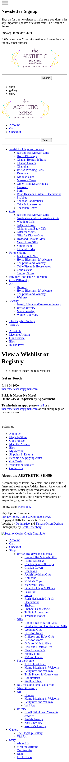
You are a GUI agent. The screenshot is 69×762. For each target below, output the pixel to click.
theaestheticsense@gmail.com (20, 389)
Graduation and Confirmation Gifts (38, 218)
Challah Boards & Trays (31, 159)
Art (11, 283)
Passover (22, 187)
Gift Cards (15, 461)
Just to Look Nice (27, 256)
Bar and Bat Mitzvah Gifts (33, 152)
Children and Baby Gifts (32, 228)
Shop (12, 550)
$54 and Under (26, 249)
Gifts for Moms (26, 232)
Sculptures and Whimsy (31, 263)
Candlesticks (24, 269)
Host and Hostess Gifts (31, 238)
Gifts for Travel (26, 225)
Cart (11, 128)
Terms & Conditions (32, 516)
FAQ (48, 516)
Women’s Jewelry (27, 314)
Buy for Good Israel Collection (28, 276)
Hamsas (21, 287)
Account (14, 125)
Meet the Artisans (19, 334)
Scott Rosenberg (32, 527)
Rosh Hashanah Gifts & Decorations (39, 194)
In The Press (16, 345)
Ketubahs (22, 173)
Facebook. (24, 506)
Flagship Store (18, 437)
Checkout (15, 131)
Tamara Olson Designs (49, 523)
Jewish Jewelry (26, 307)
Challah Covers (26, 163)
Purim (20, 190)
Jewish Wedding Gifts (30, 170)
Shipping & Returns (21, 454)
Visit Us (14, 324)
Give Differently (19, 280)
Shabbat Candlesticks (30, 201)
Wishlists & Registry (21, 464)
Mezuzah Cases (26, 180)
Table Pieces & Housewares (34, 266)
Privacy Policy (10, 516)
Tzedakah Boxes (27, 207)
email (40, 405)
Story (12, 740)
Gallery (13, 729)
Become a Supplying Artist (25, 457)
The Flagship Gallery (22, 321)
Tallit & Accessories (29, 204)
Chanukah (23, 166)
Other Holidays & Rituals (32, 183)
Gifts (12, 211)
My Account (16, 451)
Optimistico (23, 523)
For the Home (17, 252)
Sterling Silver (25, 273)
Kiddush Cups (25, 176)
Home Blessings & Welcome (34, 259)
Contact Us (16, 468)
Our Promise (17, 338)
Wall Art (22, 297)
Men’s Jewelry (25, 311)
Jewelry (14, 301)
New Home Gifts (27, 242)
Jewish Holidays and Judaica (26, 149)
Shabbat (22, 197)
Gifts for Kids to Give (30, 235)
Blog (12, 341)
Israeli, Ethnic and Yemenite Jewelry (39, 304)
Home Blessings (27, 156)
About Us (15, 331)
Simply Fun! (24, 245)
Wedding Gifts (25, 221)
